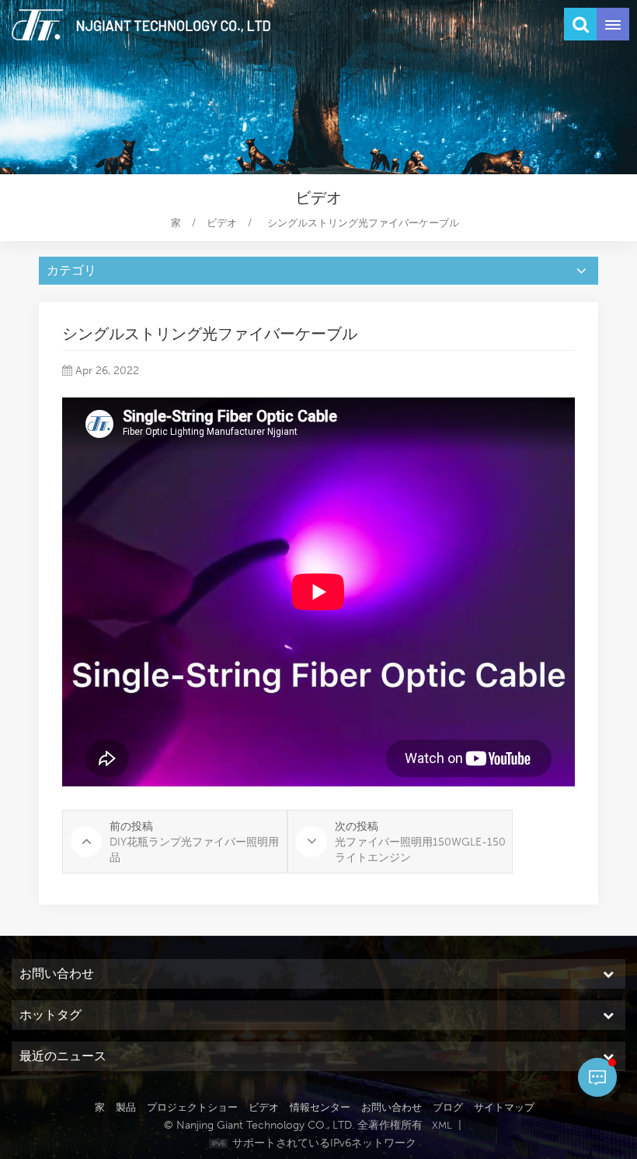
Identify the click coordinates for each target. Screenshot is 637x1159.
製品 (126, 1107)
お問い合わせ (391, 1107)
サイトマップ (504, 1107)
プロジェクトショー (192, 1107)
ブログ (448, 1107)
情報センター (320, 1107)
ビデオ (222, 223)
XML (442, 1125)
